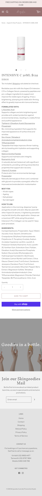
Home (3, 23)
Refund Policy (21, 429)
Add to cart (21, 296)
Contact (21, 422)
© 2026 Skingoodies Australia (15, 489)
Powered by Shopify (30, 489)
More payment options (21, 310)
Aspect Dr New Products (14, 23)
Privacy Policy (21, 432)
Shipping (16, 83)
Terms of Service (21, 436)
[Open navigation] (3, 12)
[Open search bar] (8, 12)
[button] (21, 46)
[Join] (34, 400)
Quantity (5, 282)
